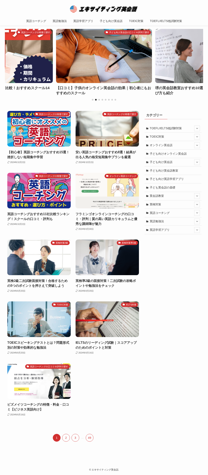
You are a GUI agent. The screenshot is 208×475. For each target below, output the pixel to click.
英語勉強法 (157, 221)
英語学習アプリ (160, 229)
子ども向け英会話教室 (164, 170)
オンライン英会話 (161, 145)
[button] (92, 100)
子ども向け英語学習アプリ (167, 179)
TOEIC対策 (157, 136)
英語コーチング (160, 213)
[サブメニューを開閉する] (197, 128)
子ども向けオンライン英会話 (168, 153)
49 (89, 437)
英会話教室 (157, 195)
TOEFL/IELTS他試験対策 (166, 128)
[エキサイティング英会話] (104, 9)
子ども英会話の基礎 (162, 187)
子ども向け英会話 (161, 162)
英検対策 (155, 204)
